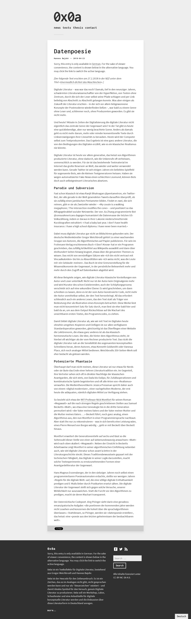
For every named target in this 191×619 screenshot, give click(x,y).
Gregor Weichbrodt (61, 573)
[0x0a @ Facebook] (115, 549)
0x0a (67, 16)
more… (51, 610)
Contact (91, 27)
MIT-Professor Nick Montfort (96, 399)
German (96, 63)
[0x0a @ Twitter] (120, 549)
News (57, 27)
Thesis (78, 27)
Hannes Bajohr (83, 573)
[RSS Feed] (126, 549)
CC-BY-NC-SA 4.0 (121, 577)
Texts (67, 27)
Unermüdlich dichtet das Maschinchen (80, 82)
